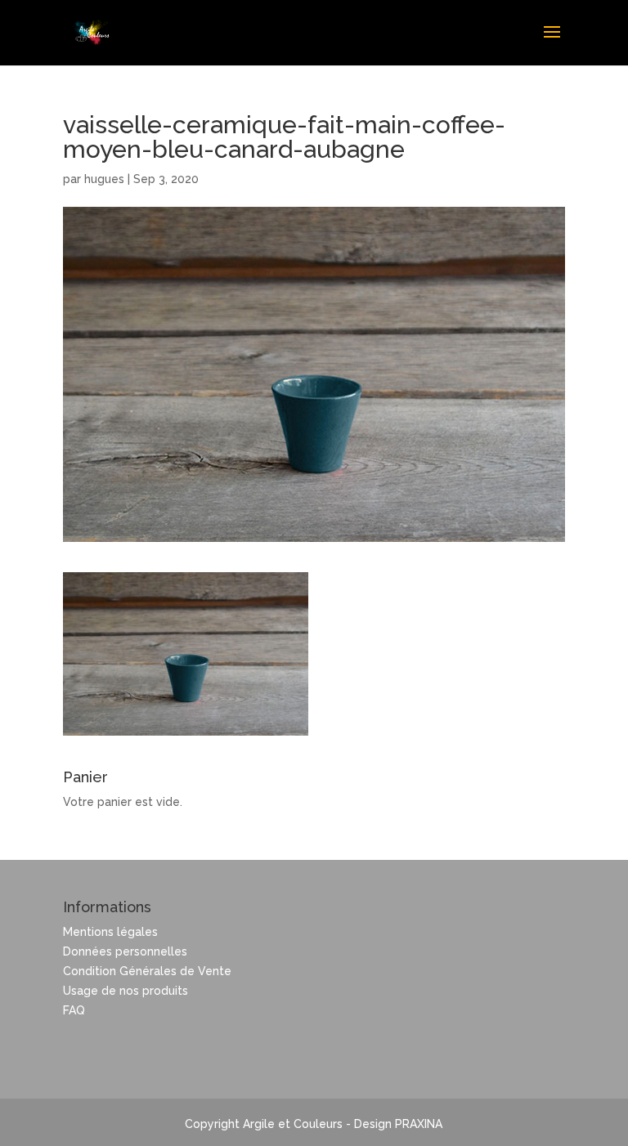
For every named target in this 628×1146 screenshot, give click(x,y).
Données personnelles (125, 951)
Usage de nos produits (125, 990)
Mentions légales (110, 931)
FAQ (74, 1010)
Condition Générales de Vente (147, 971)
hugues (104, 179)
